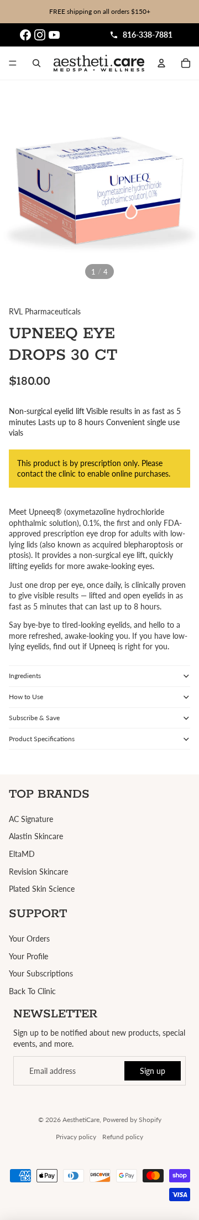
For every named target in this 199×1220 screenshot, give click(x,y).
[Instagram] (39, 34)
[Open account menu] (161, 63)
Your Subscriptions (41, 973)
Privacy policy (76, 1137)
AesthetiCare (81, 1119)
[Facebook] (25, 34)
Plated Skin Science (42, 888)
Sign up (152, 1071)
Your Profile (28, 956)
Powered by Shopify (132, 1119)
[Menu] (12, 63)
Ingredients (25, 675)
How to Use (26, 696)
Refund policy (122, 1137)
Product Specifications (42, 739)
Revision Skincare (38, 871)
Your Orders (29, 938)
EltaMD (22, 854)
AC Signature (31, 819)
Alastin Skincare (36, 836)
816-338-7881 (147, 34)
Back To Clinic (32, 991)
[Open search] (36, 63)
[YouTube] (54, 34)
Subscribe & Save (34, 718)
